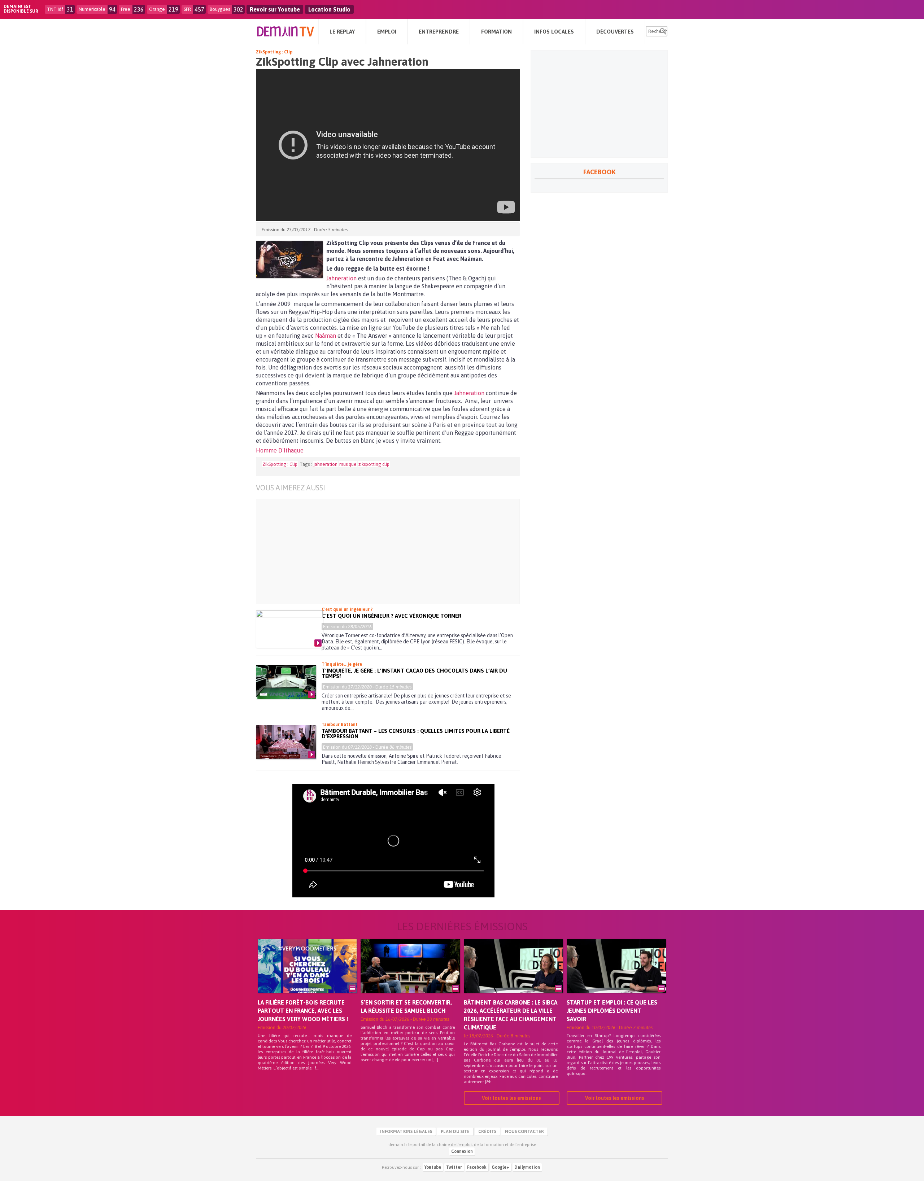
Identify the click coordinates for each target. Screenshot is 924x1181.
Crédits (487, 1131)
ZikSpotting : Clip (274, 51)
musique (348, 464)
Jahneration (342, 278)
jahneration (325, 464)
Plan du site (455, 1131)
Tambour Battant (340, 724)
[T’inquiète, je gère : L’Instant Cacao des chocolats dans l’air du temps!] (286, 682)
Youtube (432, 1167)
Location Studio (329, 9)
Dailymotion (527, 1167)
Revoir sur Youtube (275, 9)
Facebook (477, 1167)
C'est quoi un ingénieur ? (347, 609)
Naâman (326, 335)
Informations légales (406, 1131)
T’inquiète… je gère (342, 664)
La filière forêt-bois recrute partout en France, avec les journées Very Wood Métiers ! (303, 1010)
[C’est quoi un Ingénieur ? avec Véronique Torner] (289, 629)
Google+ (500, 1167)
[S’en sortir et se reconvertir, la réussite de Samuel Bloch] (410, 976)
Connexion (462, 1151)
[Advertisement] (393, 551)
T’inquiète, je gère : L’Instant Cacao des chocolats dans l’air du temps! (414, 673)
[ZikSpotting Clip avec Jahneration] (289, 259)
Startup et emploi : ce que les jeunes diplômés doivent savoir (612, 1010)
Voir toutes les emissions (511, 1098)
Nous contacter (524, 1131)
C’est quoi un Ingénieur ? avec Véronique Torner (391, 616)
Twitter (454, 1167)
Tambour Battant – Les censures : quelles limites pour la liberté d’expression (416, 733)
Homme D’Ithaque (280, 450)
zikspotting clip (373, 464)
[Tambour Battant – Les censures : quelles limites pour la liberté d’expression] (286, 742)
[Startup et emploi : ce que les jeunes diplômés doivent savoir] (616, 976)
